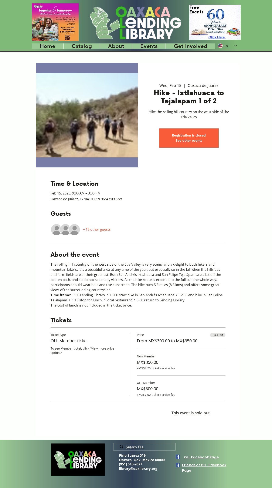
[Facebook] (178, 457)
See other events (189, 140)
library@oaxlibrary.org (138, 468)
